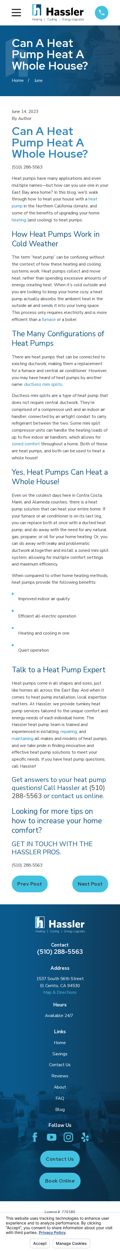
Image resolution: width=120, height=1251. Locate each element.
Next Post (90, 884)
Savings (60, 1054)
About (60, 1087)
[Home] (58, 12)
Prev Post (29, 884)
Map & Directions (59, 992)
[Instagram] (68, 1137)
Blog (60, 1109)
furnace (49, 319)
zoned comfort (26, 444)
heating (19, 220)
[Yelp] (85, 1137)
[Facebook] (35, 1137)
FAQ (60, 1098)
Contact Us (60, 1065)
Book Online (60, 1180)
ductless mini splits (43, 384)
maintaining (22, 738)
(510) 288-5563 (27, 167)
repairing (69, 731)
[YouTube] (51, 1137)
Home (60, 1043)
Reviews (59, 1076)
